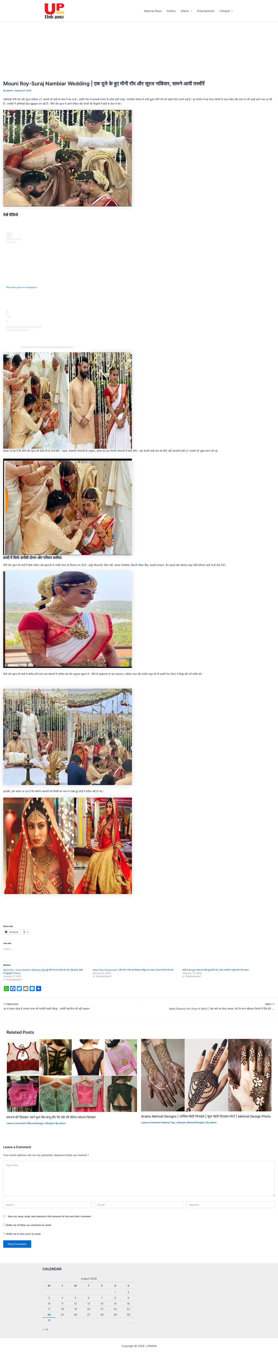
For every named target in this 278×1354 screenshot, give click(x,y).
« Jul (45, 1329)
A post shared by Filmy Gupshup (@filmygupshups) (47, 347)
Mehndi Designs (196, 1122)
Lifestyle (224, 11)
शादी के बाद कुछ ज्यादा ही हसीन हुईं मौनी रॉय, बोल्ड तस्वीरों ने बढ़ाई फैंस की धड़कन (215, 969)
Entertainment (205, 11)
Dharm (185, 11)
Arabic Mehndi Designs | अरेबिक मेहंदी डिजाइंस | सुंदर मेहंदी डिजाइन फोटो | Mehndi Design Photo (206, 1116)
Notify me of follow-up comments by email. (28, 1225)
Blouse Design (35, 1123)
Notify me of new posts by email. (23, 1233)
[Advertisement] (139, 46)
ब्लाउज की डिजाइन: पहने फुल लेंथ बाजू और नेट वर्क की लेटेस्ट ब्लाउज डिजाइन (51, 1117)
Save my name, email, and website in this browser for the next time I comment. (49, 1216)
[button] (190, 11)
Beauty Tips (168, 1122)
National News (153, 11)
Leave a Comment (16, 1123)
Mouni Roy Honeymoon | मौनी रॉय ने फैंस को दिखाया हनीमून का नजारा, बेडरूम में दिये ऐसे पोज (133, 969)
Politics (171, 11)
